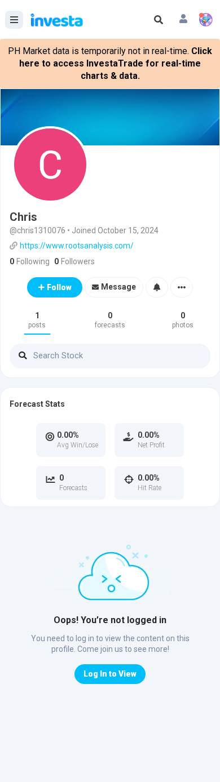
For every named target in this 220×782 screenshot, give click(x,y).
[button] (183, 19)
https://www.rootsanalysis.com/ (77, 245)
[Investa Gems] (206, 20)
